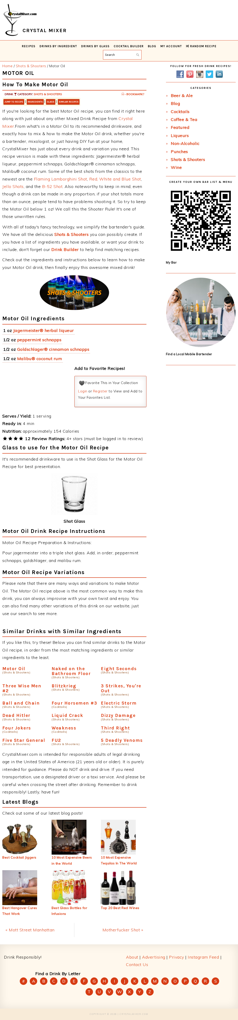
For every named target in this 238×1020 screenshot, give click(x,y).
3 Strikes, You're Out (121, 688)
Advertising (153, 957)
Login (82, 391)
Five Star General (23, 740)
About (132, 957)
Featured (180, 127)
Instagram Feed (203, 957)
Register (100, 391)
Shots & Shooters (48, 94)
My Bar (171, 262)
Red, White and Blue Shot (115, 179)
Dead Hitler (16, 715)
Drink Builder (65, 249)
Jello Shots (13, 186)
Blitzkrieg (64, 686)
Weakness (64, 728)
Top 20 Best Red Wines (120, 908)
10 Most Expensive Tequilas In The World (119, 860)
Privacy (176, 957)
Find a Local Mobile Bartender (189, 354)
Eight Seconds (119, 668)
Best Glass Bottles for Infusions (69, 911)
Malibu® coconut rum (39, 358)
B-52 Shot (52, 186)
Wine (176, 167)
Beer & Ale (182, 95)
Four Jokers (16, 728)
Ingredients (35, 101)
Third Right (115, 728)
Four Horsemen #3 (74, 703)
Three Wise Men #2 (21, 688)
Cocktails (180, 111)
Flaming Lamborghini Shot (60, 179)
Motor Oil (13, 668)
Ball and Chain (21, 703)
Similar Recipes (69, 101)
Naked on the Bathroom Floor (71, 671)
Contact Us (137, 964)
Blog (175, 103)
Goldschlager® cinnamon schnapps (53, 349)
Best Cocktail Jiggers (19, 857)
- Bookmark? (134, 94)
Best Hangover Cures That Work (19, 911)
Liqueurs (180, 135)
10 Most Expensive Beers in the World (72, 860)
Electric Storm (119, 703)
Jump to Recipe (13, 101)
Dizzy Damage (118, 715)
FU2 (56, 740)
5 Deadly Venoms (122, 740)
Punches (179, 151)
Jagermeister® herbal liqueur (43, 330)
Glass (50, 101)
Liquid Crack (67, 715)
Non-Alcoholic (185, 143)
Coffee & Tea (184, 119)
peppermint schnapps (39, 339)
